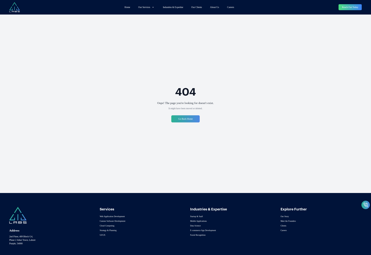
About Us (214, 7)
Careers (230, 7)
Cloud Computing (107, 226)
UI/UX (102, 235)
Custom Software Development (112, 221)
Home (127, 7)
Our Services (144, 7)
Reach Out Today (350, 7)
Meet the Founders (288, 221)
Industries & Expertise (173, 7)
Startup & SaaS (196, 216)
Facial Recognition (197, 235)
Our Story (285, 216)
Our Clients (196, 7)
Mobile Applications (198, 221)
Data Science (195, 226)
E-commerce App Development (203, 230)
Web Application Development (112, 216)
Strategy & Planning (108, 230)
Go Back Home (185, 119)
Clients (283, 226)
